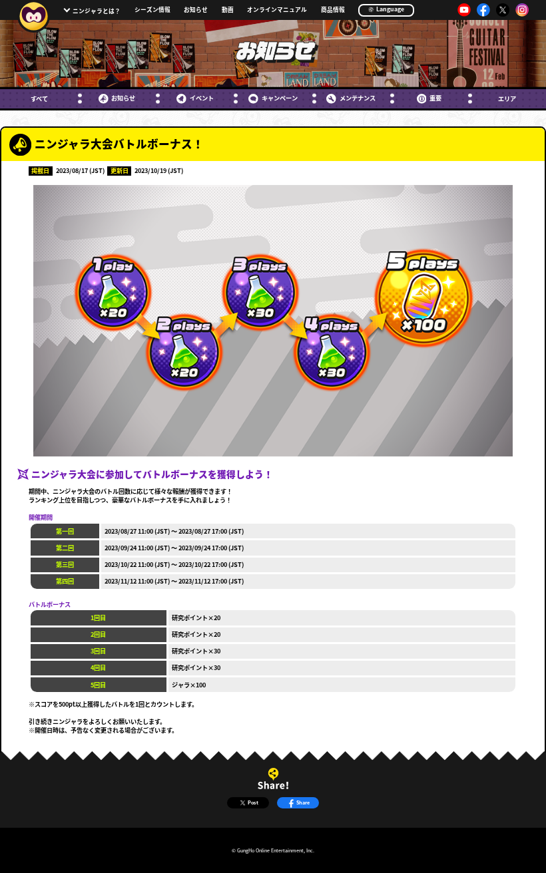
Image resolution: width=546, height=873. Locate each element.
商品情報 (333, 10)
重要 (435, 98)
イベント (201, 98)
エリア (507, 98)
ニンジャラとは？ (97, 11)
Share (303, 802)
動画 (228, 10)
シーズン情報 (152, 10)
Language (389, 9)
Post (253, 802)
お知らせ (196, 10)
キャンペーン (279, 98)
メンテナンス (357, 98)
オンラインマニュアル (277, 10)
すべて (39, 98)
